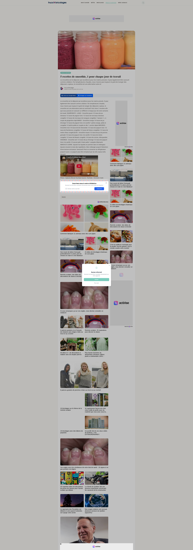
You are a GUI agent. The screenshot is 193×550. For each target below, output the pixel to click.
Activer (96, 279)
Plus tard (96, 283)
